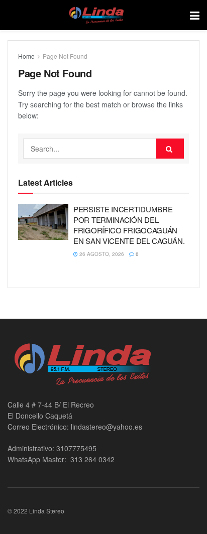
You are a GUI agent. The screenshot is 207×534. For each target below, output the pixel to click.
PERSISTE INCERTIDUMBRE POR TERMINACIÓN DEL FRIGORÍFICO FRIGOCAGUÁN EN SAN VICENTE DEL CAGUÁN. (128, 225)
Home (26, 56)
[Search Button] (170, 149)
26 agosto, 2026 (101, 253)
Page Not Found (65, 56)
